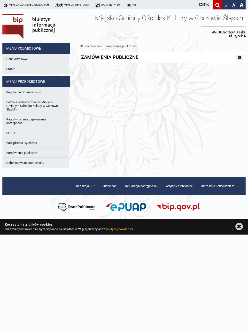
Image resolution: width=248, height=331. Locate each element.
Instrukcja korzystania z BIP (220, 186)
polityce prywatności (119, 229)
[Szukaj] (217, 4)
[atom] (239, 57)
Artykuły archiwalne (179, 186)
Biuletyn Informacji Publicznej (42, 26)
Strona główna (90, 46)
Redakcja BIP (85, 186)
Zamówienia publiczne (119, 46)
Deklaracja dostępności (141, 186)
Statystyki (109, 186)
